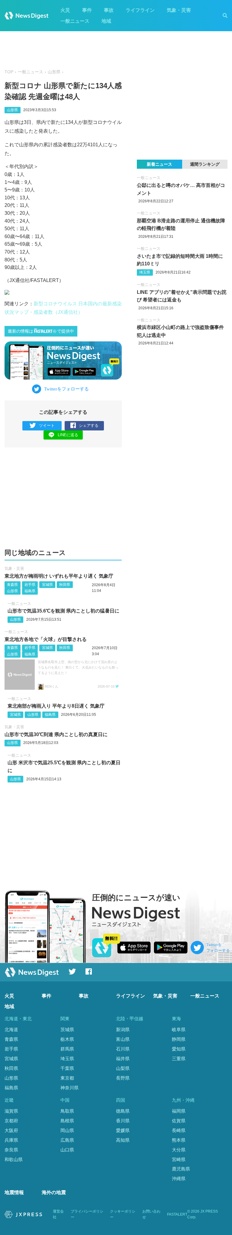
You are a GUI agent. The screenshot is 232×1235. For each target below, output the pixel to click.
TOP (9, 72)
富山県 (123, 1039)
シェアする (88, 425)
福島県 (29, 591)
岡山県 (67, 1130)
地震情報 (14, 1192)
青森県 (12, 585)
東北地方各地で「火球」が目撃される (46, 639)
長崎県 (178, 1130)
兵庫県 (11, 1140)
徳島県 (123, 1111)
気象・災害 (179, 10)
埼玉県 (144, 272)
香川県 (123, 1120)
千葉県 (67, 1068)
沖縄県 (178, 1178)
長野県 (123, 1078)
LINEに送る (68, 435)
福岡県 (178, 1111)
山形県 (54, 72)
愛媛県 (123, 1130)
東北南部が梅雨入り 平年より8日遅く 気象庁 (56, 706)
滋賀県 (11, 1111)
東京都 (67, 1078)
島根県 (67, 1120)
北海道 (11, 1029)
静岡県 (178, 1039)
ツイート (47, 425)
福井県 (123, 1058)
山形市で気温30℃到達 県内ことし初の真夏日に (56, 734)
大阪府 (11, 1130)
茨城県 (67, 1029)
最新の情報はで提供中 (41, 331)
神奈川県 (69, 1087)
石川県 (123, 1048)
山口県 (67, 1149)
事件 (87, 10)
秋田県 (64, 585)
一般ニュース (74, 21)
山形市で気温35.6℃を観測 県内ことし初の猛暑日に (63, 610)
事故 (109, 10)
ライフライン (140, 10)
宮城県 (47, 585)
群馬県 (67, 1048)
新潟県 (123, 1029)
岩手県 (29, 585)
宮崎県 (178, 1159)
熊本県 (178, 1140)
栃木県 (67, 1039)
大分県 (178, 1149)
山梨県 (123, 1068)
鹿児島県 (181, 1168)
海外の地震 (54, 1192)
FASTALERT (177, 1214)
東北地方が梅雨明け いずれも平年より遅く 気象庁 (59, 576)
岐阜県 (178, 1029)
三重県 (178, 1058)
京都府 (11, 1120)
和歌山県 (14, 1159)
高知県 (123, 1140)
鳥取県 (67, 1111)
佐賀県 (178, 1120)
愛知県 (178, 1048)
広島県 (67, 1140)
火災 (65, 10)
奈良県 (11, 1149)
